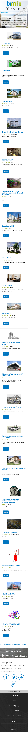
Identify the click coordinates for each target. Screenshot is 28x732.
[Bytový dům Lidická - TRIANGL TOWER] (14, 335)
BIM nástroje (14, 711)
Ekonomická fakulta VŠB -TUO (12, 407)
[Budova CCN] (14, 63)
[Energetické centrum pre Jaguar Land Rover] (14, 428)
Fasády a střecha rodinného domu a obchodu (14, 469)
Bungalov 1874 (7, 101)
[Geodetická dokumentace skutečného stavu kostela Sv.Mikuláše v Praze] (14, 491)
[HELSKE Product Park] (14, 586)
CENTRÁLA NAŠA (7, 160)
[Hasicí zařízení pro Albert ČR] (14, 555)
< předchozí (7, 644)
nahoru (14, 729)
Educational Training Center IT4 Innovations (13, 375)
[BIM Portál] (14, 3)
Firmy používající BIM (14, 716)
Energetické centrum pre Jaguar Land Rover (13, 437)
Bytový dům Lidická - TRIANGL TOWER (12, 343)
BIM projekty (14, 705)
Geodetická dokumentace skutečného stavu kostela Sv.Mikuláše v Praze (10, 500)
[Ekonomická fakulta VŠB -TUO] (14, 398)
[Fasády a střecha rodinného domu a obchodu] (14, 460)
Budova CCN (6, 71)
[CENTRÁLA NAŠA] (14, 152)
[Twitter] (14, 678)
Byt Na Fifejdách (7, 285)
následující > (17, 644)
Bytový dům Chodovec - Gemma (12, 132)
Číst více (6, 53)
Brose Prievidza (7, 43)
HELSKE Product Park (9, 594)
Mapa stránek (11, 691)
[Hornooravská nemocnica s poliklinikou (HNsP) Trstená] (14, 615)
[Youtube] (21, 678)
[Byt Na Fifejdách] (14, 278)
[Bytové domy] (14, 306)
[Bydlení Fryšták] (14, 248)
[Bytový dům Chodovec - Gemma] (14, 123)
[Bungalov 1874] (14, 93)
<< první (2, 644)
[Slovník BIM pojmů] (18, 9)
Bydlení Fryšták (7, 258)
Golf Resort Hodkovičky (9, 532)
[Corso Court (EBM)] (14, 217)
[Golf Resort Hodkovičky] (14, 523)
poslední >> (23, 644)
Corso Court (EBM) (8, 226)
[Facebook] (6, 678)
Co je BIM (14, 695)
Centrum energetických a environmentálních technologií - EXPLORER (13, 192)
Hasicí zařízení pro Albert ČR (11, 566)
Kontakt (18, 691)
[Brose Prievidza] (14, 36)
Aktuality (14, 700)
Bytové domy (6, 313)
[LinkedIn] (14, 685)
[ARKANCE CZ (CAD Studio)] (7, 655)
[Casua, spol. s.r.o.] (21, 655)
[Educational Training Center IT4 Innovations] (14, 365)
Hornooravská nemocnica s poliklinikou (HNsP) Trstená (11, 623)
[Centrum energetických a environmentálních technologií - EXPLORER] (14, 182)
